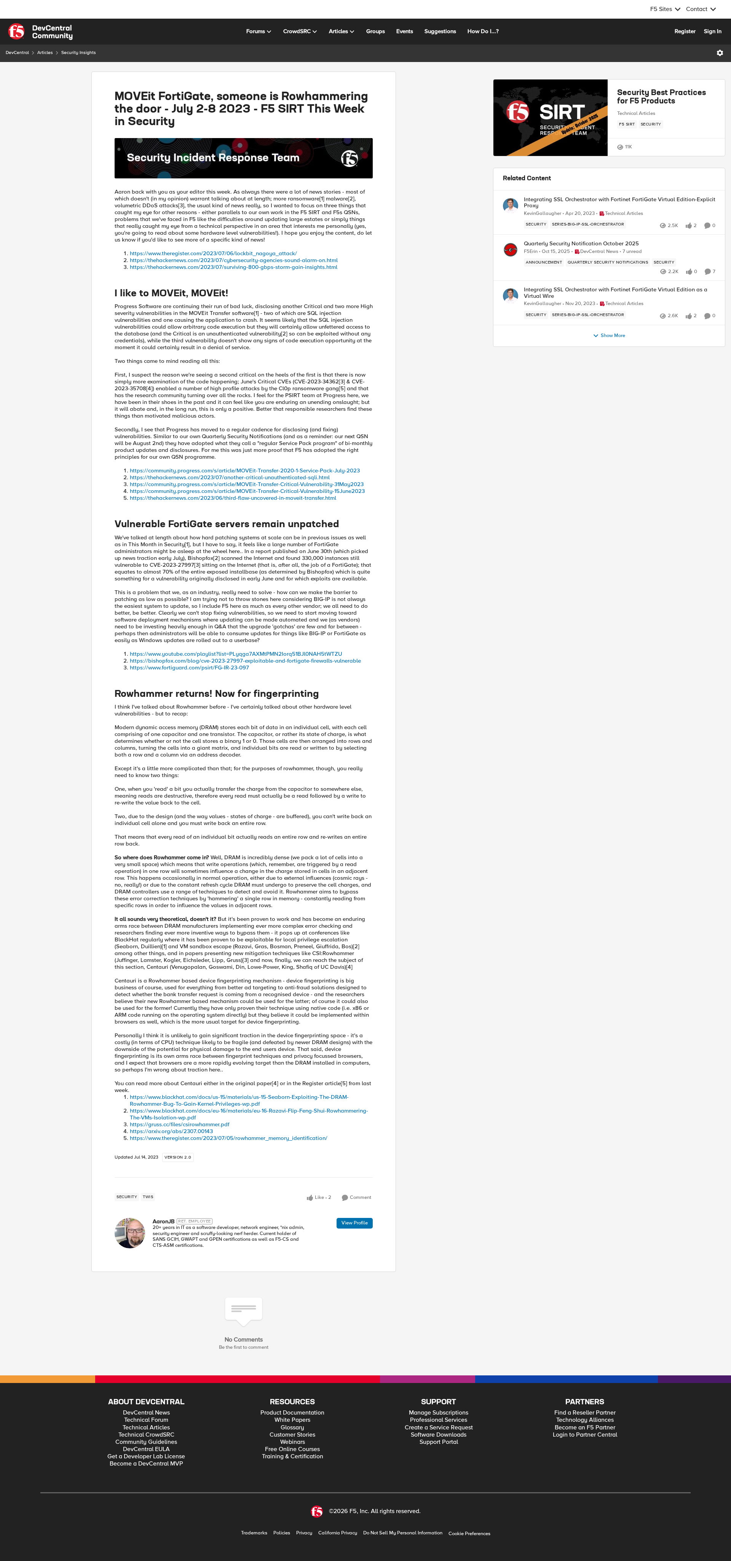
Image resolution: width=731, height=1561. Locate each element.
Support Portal (439, 1442)
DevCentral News (146, 1412)
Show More (613, 336)
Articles (45, 53)
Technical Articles (636, 113)
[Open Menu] (720, 53)
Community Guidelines (146, 1442)
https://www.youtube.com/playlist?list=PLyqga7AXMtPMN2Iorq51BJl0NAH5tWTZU (236, 653)
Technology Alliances (585, 1420)
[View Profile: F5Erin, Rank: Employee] (510, 250)
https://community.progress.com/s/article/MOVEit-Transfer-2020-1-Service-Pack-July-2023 (245, 470)
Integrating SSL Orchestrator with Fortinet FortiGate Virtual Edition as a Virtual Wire (615, 292)
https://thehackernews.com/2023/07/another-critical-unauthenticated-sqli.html (230, 477)
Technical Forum (146, 1420)
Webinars (292, 1442)
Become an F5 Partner (585, 1427)
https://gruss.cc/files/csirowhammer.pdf (179, 1124)
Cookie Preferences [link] (469, 1534)
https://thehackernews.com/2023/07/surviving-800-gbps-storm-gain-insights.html (233, 267)
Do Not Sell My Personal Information (402, 1533)
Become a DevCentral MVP (146, 1463)
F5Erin (531, 251)
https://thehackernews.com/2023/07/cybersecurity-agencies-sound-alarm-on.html (234, 260)
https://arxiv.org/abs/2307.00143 (171, 1131)
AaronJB (164, 1221)
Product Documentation (292, 1412)
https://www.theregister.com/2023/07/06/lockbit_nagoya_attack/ (213, 253)
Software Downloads (438, 1435)
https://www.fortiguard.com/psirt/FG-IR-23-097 (189, 667)
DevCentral (17, 53)
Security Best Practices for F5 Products (661, 97)
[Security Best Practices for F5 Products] (550, 117)
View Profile (355, 1223)
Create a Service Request (439, 1427)
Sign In (712, 31)
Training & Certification (292, 1456)
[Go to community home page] (40, 31)
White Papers (292, 1420)
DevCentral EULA (146, 1449)
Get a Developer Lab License (146, 1456)
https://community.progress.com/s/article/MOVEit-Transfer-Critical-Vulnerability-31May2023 (247, 484)
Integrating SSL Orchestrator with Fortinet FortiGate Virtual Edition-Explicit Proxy (619, 202)
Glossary (292, 1427)
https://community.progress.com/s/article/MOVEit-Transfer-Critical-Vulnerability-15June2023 (247, 491)
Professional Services (438, 1420)
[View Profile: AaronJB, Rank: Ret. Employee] (130, 1233)
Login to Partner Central (585, 1435)
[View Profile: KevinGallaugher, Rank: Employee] (510, 205)
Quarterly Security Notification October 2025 (581, 243)
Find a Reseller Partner (585, 1412)
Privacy (304, 1533)
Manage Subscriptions (438, 1412)
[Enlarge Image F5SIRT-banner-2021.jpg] (244, 158)
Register (685, 31)
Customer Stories (292, 1435)
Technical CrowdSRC (146, 1435)
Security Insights (78, 53)
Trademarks (254, 1533)
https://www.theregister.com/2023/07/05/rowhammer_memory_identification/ (228, 1138)
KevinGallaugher (542, 213)
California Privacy (337, 1533)
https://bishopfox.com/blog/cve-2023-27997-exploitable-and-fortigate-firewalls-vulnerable (245, 660)
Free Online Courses (292, 1449)
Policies (281, 1533)
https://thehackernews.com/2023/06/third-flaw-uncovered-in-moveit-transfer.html (233, 497)
